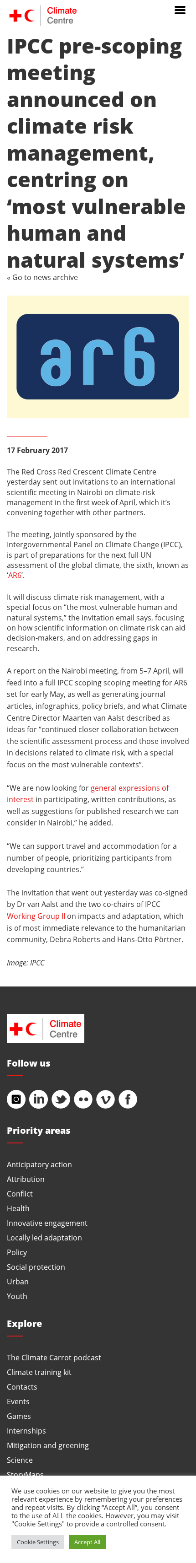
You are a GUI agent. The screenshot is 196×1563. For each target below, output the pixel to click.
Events (18, 1401)
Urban (18, 1281)
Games (19, 1416)
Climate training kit (39, 1372)
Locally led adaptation (44, 1237)
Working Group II (36, 916)
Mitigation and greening (48, 1445)
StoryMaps (25, 1474)
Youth (17, 1296)
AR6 (14, 575)
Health (18, 1208)
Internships (26, 1430)
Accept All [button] (87, 1542)
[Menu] (180, 9)
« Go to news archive (42, 277)
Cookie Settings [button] (38, 1542)
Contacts (22, 1386)
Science (20, 1460)
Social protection (36, 1267)
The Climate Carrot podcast (54, 1357)
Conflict (20, 1193)
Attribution (26, 1179)
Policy (17, 1252)
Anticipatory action (39, 1164)
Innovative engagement (47, 1223)
